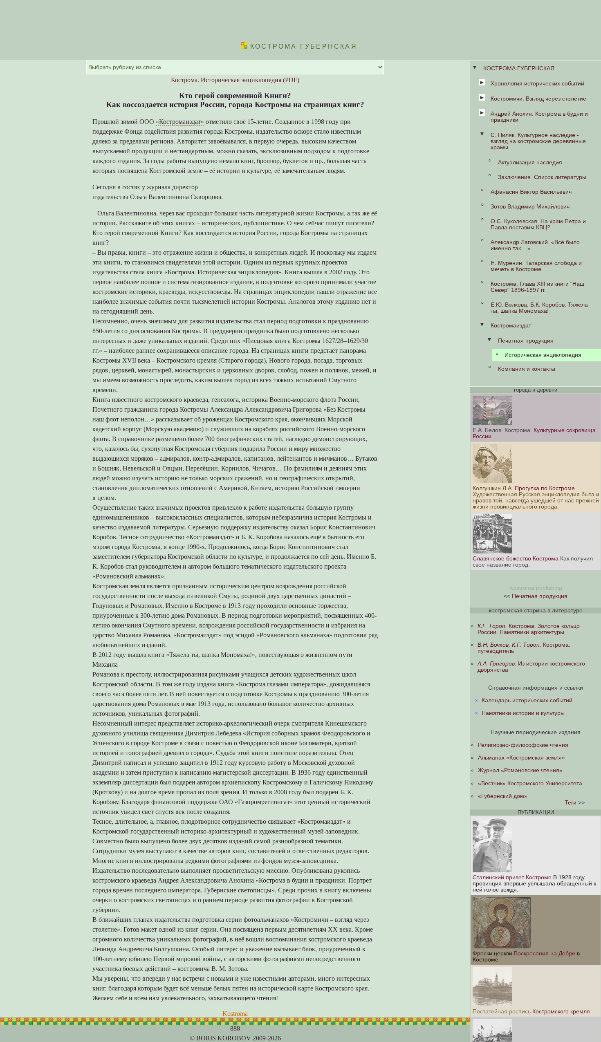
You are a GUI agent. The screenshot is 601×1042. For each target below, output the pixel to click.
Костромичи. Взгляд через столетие (538, 99)
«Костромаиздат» (180, 121)
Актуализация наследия (530, 162)
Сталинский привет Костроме (512, 877)
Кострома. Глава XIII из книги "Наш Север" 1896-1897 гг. (537, 287)
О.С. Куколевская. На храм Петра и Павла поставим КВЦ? (538, 224)
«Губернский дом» (502, 796)
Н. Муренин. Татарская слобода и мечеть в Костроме (536, 266)
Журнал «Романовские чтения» (520, 770)
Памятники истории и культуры (523, 713)
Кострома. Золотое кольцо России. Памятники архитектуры (529, 629)
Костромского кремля (561, 1011)
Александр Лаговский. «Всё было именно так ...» (535, 245)
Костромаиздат (511, 326)
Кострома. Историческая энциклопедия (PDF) (235, 79)
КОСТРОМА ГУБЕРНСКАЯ (518, 68)
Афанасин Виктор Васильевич (531, 192)
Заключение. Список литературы (542, 177)
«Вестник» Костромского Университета (530, 783)
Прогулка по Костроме (545, 488)
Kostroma (235, 1013)
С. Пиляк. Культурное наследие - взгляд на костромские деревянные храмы (538, 141)
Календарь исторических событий (527, 700)
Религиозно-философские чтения (523, 745)
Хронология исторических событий (537, 84)
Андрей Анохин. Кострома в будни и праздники (539, 117)
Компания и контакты (526, 369)
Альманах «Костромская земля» (521, 758)
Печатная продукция (526, 341)
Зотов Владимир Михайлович (530, 207)
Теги (570, 803)
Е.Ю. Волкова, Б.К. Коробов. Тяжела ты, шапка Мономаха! (539, 308)
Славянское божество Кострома (516, 559)
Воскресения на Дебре (544, 953)
